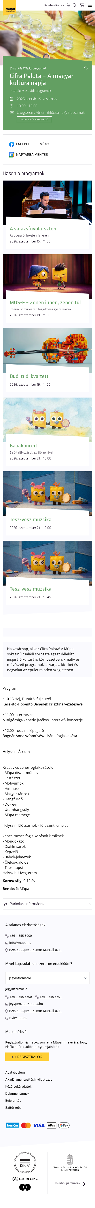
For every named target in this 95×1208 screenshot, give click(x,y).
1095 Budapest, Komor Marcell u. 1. (35, 950)
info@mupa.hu (20, 942)
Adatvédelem (15, 1073)
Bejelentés (13, 1101)
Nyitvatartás (18, 1018)
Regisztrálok (29, 1056)
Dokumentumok (17, 1094)
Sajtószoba (13, 1108)
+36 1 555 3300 (21, 997)
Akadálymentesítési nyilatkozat (28, 1080)
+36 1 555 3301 (51, 997)
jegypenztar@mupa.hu (26, 1004)
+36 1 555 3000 (21, 935)
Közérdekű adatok (18, 1087)
